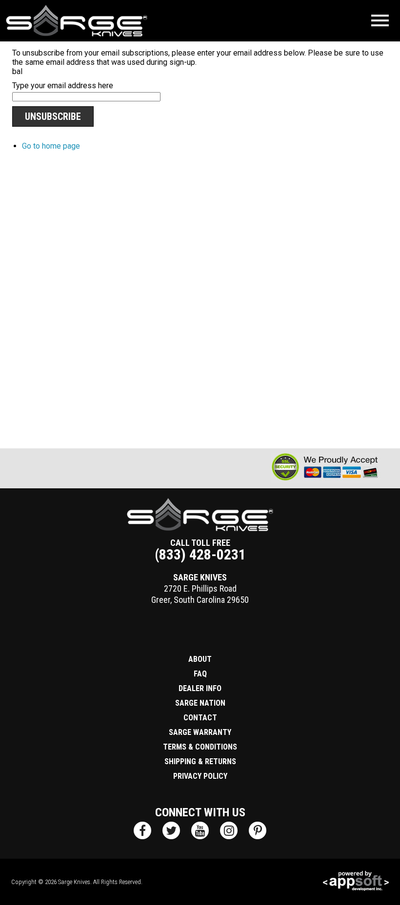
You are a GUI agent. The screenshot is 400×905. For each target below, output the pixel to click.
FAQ (200, 673)
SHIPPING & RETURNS (200, 761)
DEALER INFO (200, 688)
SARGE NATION (200, 703)
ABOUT (200, 659)
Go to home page (51, 146)
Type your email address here (62, 85)
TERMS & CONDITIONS (200, 746)
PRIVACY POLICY (200, 776)
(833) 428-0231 (200, 554)
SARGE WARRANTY (200, 732)
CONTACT (200, 717)
